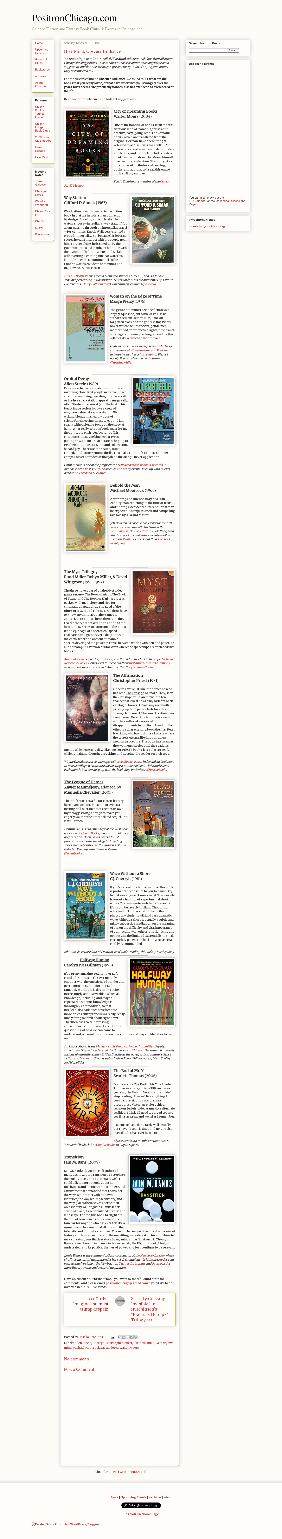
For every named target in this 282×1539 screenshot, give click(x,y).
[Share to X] (128, 1337)
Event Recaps (40, 149)
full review (146, 354)
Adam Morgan (74, 659)
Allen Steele (83, 1343)
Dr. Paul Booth (74, 276)
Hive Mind (41, 157)
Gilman (161, 1343)
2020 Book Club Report (43, 138)
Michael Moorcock (86, 1348)
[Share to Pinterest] (135, 1337)
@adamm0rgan (142, 667)
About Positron (40, 84)
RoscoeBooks (123, 762)
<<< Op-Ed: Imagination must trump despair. (91, 1304)
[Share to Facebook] (131, 1337)
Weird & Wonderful (42, 203)
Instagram (137, 1263)
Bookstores (42, 69)
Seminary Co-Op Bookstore (129, 531)
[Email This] (120, 1337)
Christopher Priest (119, 1343)
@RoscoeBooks (156, 770)
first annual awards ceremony (149, 663)
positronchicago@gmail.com (127, 1283)
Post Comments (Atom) (129, 1472)
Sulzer (39, 227)
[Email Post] (112, 1337)
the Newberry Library (150, 1255)
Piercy (113, 1348)
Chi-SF (39, 221)
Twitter (100, 473)
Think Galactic (40, 183)
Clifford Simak (143, 1343)
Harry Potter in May (95, 284)
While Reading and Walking (149, 350)
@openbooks (73, 853)
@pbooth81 (148, 284)
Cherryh (98, 1343)
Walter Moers (129, 1348)
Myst (104, 1348)
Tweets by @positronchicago (207, 226)
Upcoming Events (41, 51)
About (168, 1497)
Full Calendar (197, 200)
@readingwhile (120, 362)
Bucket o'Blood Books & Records (141, 465)
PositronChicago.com (74, 17)
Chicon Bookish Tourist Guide (40, 112)
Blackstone (42, 234)
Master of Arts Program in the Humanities (125, 1046)
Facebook (85, 473)
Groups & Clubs (41, 61)
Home (39, 43)
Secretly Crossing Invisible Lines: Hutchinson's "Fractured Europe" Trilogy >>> (149, 1309)
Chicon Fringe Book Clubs (42, 127)
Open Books (91, 833)
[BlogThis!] (124, 1337)
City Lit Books (105, 1145)
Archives (40, 76)
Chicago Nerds (40, 192)
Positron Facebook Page (141, 1514)
